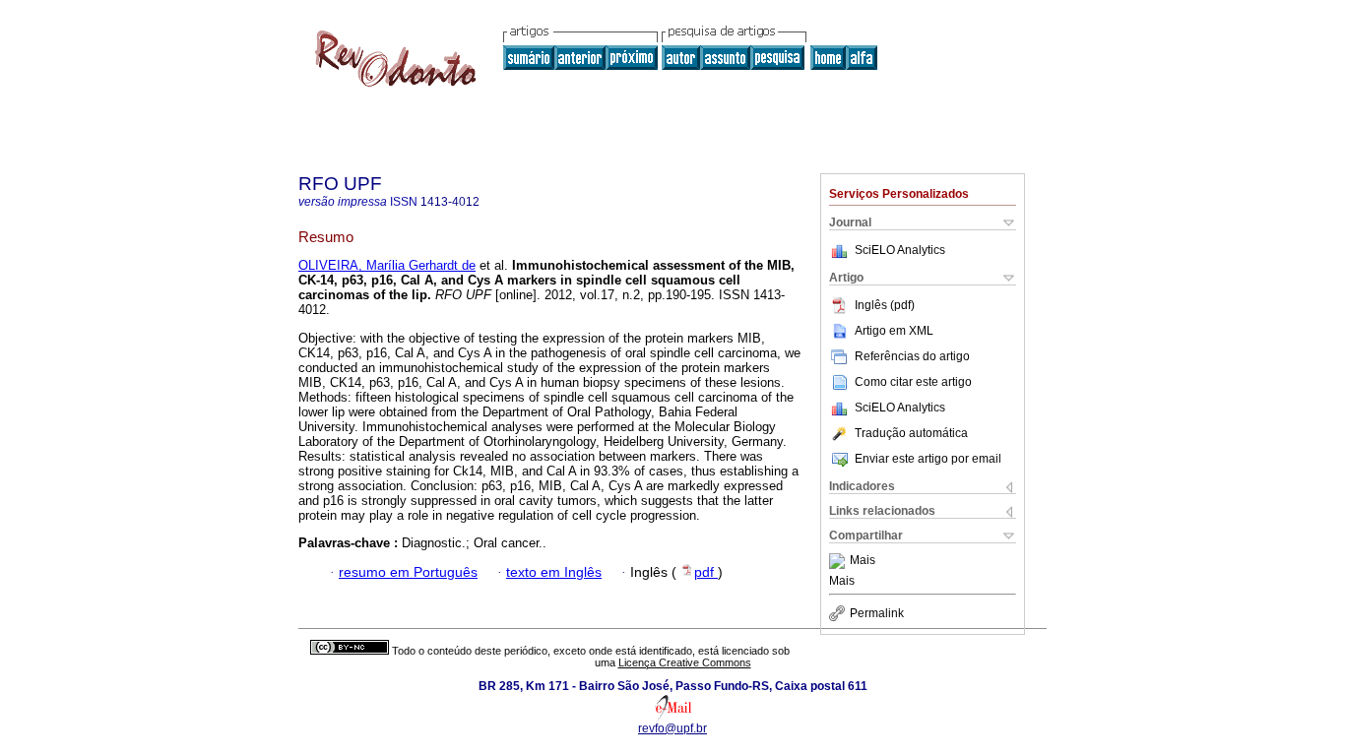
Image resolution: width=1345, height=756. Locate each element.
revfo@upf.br (672, 728)
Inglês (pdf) (885, 305)
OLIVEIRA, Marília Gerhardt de (387, 265)
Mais (862, 561)
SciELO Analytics (900, 250)
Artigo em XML (894, 331)
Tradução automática (911, 433)
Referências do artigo (912, 356)
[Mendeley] (839, 561)
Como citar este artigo (913, 382)
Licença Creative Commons (684, 662)
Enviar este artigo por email (928, 459)
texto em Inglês (554, 572)
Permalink (877, 613)
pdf (706, 572)
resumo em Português (408, 572)
